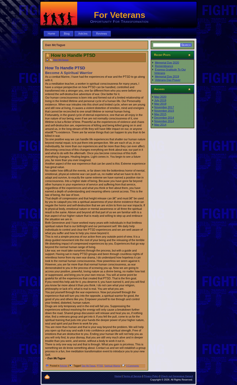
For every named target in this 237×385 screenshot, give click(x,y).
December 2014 (164, 117)
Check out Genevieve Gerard (177, 376)
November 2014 (164, 121)
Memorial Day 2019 (167, 76)
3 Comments (132, 365)
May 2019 (160, 103)
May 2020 (160, 96)
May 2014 (160, 124)
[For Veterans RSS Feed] (47, 376)
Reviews (101, 33)
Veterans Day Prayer (167, 80)
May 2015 (160, 114)
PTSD (100, 365)
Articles (82, 33)
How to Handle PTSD (73, 55)
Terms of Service (132, 376)
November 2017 (164, 107)
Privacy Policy (151, 376)
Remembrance (164, 66)
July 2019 (160, 100)
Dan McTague (61, 59)
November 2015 (164, 110)
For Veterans (119, 15)
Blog (67, 33)
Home (51, 33)
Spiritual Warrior (112, 365)
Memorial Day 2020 (167, 62)
